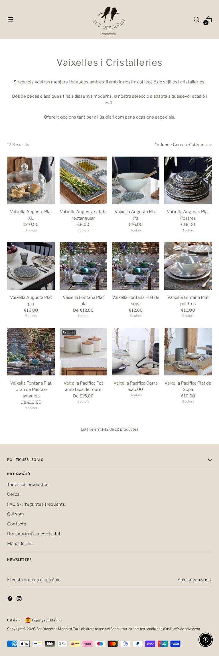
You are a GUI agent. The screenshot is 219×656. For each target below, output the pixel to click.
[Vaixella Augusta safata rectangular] (83, 180)
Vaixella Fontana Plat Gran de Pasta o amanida (31, 390)
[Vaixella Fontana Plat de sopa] (136, 266)
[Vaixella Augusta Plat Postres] (188, 180)
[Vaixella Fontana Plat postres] (188, 266)
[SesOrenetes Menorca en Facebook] (10, 599)
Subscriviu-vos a (195, 580)
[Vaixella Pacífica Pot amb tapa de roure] (83, 351)
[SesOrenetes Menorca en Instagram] (19, 599)
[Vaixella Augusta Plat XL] (31, 180)
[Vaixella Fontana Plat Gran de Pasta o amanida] (31, 351)
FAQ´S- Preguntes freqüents (36, 504)
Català (12, 620)
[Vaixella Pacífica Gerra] (136, 351)
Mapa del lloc (20, 543)
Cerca (13, 494)
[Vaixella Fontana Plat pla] (83, 266)
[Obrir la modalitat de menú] (10, 19)
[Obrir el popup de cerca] (196, 19)
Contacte (16, 524)
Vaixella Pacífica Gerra (135, 383)
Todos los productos (27, 484)
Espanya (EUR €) (44, 620)
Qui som (15, 514)
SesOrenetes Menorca (54, 629)
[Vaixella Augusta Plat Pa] (136, 180)
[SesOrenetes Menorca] (109, 19)
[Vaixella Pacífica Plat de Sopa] (188, 351)
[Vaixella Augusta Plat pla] (31, 266)
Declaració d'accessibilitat (33, 533)
